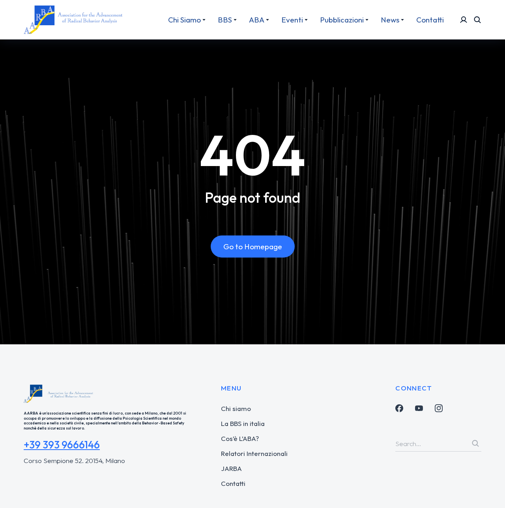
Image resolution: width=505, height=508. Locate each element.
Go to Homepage (252, 246)
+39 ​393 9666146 (62, 444)
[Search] (475, 443)
